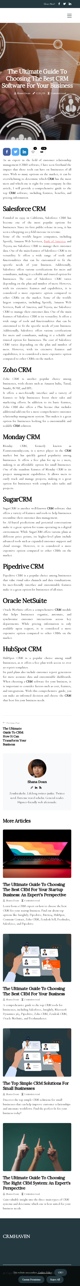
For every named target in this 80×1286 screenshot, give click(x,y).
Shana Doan (23, 93)
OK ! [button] (60, 1272)
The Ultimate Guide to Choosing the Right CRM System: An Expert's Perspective (36, 1183)
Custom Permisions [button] (31, 1279)
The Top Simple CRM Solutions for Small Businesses (36, 1085)
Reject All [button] (55, 1279)
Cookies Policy (44, 1272)
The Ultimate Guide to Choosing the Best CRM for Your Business (34, 991)
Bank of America (54, 241)
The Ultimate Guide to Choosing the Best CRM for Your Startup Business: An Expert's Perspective (34, 889)
